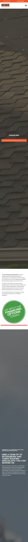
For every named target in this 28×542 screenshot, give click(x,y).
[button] (25, 5)
